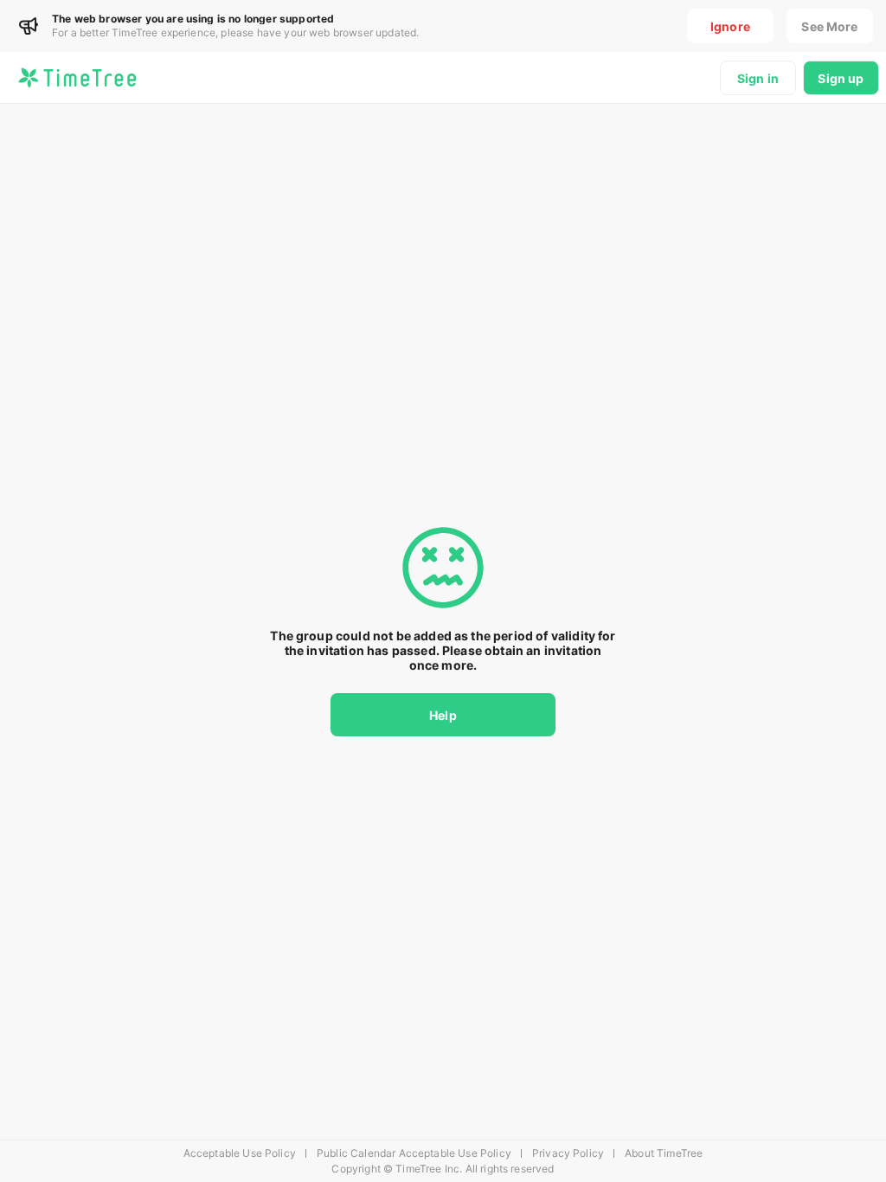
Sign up (841, 78)
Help (443, 715)
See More (829, 26)
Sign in (758, 78)
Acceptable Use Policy (239, 1153)
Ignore (730, 26)
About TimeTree (664, 1153)
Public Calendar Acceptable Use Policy (414, 1153)
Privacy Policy (568, 1153)
